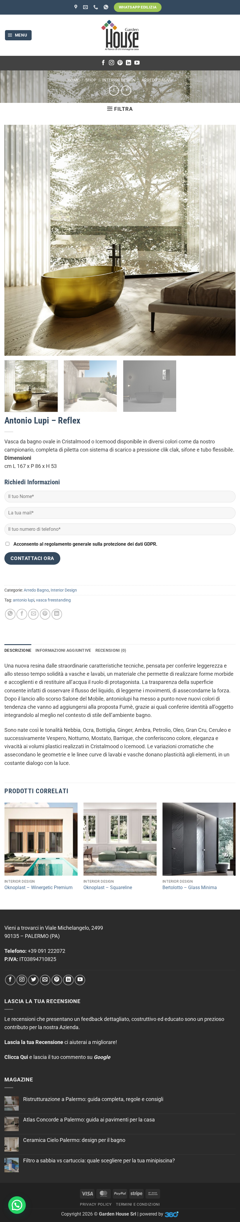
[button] (18, 35)
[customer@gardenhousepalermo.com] (86, 7)
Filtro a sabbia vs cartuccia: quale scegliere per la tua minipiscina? (99, 1161)
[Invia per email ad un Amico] (33, 614)
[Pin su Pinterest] (45, 614)
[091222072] (96, 7)
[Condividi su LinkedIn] (57, 614)
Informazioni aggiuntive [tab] (63, 650)
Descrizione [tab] (17, 650)
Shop (90, 80)
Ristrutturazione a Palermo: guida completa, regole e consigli (93, 1099)
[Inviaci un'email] (45, 980)
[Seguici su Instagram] (111, 63)
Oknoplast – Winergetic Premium (38, 887)
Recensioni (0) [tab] (110, 650)
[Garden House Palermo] (76, 7)
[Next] (235, 855)
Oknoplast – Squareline (107, 887)
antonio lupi (23, 600)
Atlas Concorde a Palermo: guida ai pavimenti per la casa (89, 1120)
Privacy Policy (96, 1204)
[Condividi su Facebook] (21, 614)
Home (73, 80)
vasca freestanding (53, 600)
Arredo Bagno (157, 80)
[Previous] (4, 855)
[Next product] (114, 91)
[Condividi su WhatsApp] (10, 614)
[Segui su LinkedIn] (128, 63)
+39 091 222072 (46, 951)
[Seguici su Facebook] (103, 63)
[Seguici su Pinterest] (120, 63)
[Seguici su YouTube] (137, 63)
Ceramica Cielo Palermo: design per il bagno (74, 1140)
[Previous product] (126, 91)
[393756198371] (107, 7)
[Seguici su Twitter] (33, 980)
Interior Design (119, 80)
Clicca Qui (16, 1057)
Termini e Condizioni (138, 1204)
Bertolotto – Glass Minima (189, 887)
